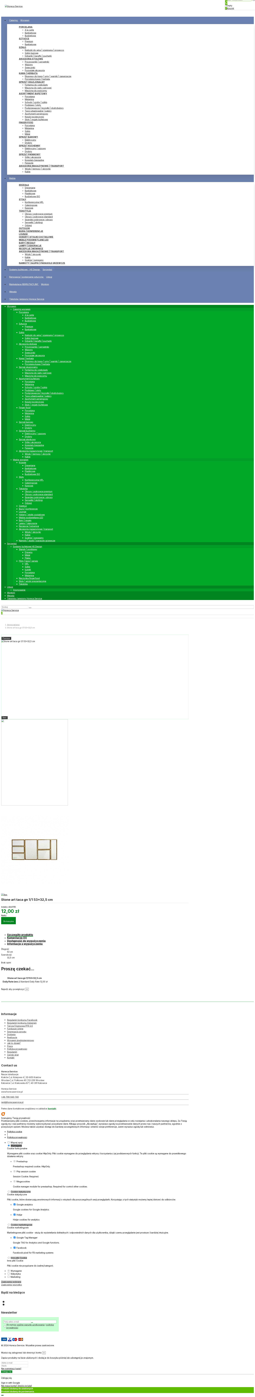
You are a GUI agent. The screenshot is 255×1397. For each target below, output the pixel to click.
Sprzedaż (12, 543)
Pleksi (28, 558)
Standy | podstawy (28, 549)
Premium (29, 41)
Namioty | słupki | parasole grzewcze (42, 263)
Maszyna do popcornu (36, 90)
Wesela (10, 595)
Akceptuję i (30, 1326)
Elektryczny (30, 140)
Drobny (28, 142)
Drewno (28, 552)
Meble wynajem (20, 459)
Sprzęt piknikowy (29, 154)
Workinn (11, 592)
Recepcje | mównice (31, 248)
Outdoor (24, 228)
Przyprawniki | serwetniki (37, 62)
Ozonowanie (19, 590)
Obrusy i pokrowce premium (38, 214)
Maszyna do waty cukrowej (38, 88)
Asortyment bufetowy (33, 93)
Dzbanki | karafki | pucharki (38, 56)
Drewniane (30, 187)
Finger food (26, 122)
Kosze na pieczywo (34, 116)
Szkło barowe (31, 53)
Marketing (15, 1277)
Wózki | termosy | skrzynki (38, 169)
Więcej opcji (17, 1142)
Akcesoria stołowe (31, 59)
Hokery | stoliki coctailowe (36, 237)
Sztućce (24, 38)
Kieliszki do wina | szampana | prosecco (44, 50)
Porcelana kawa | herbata (37, 79)
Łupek (28, 569)
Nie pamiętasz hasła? (11, 1368)
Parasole (29, 163)
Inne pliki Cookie (19, 1258)
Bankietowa (30, 33)
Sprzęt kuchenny (29, 145)
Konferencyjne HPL (34, 202)
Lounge (23, 234)
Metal (27, 134)
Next (4, 718)
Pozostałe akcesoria (35, 70)
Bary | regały (27, 243)
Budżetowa (30, 35)
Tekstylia (25, 211)
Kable (27, 171)
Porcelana (25, 27)
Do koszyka (8, 921)
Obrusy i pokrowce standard (39, 216)
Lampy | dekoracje (30, 245)
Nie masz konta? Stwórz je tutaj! (16, 1385)
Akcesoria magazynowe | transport (41, 166)
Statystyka (16, 1274)
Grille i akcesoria (33, 157)
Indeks (4, 907)
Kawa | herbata (28, 73)
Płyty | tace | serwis (28, 561)
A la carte (29, 30)
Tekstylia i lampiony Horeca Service (24, 598)
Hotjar (19, 1214)
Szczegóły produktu (20, 934)
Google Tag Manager (27, 1237)
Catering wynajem (21, 309)
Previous (6, 638)
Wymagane (16, 1145)
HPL (27, 564)
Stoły (22, 199)
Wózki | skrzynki (33, 254)
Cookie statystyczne (21, 1191)
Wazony (29, 64)
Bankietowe (30, 44)
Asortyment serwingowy (36, 114)
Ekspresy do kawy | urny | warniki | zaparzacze (48, 76)
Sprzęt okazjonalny (32, 82)
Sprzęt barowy (28, 137)
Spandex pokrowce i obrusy (39, 219)
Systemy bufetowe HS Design (27, 546)
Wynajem (11, 306)
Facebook (22, 1248)
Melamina (29, 99)
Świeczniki (30, 67)
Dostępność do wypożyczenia (26, 940)
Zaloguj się (6, 1372)
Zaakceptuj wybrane (11, 1282)
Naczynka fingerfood (29, 578)
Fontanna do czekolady (36, 85)
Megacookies (23, 1181)
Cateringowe (31, 205)
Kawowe (29, 208)
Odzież (28, 225)
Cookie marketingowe (21, 1225)
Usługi (10, 587)
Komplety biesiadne (34, 160)
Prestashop (22, 1161)
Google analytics (25, 1204)
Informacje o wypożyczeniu (25, 943)
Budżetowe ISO (32, 196)
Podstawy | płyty (33, 105)
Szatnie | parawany (34, 260)
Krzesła (24, 185)
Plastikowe (30, 193)
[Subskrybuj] (32, 1322)
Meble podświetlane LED (34, 240)
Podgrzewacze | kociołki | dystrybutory (44, 108)
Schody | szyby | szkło (36, 102)
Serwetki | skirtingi (34, 222)
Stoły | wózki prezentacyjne (32, 581)
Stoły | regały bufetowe (36, 119)
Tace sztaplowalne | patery (38, 111)
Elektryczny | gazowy (35, 148)
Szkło (22, 47)
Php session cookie (26, 1171)
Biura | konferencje (31, 231)
